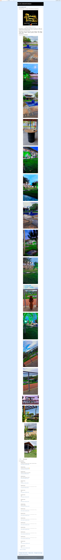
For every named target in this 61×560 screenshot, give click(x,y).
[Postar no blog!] (24, 459)
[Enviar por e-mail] (23, 459)
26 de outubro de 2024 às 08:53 (25, 464)
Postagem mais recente (23, 552)
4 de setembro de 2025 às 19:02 (25, 506)
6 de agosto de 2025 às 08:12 (25, 487)
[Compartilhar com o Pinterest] (26, 459)
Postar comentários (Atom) (24, 554)
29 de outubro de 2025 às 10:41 (25, 529)
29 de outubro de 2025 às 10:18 (25, 524)
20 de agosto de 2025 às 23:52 (25, 492)
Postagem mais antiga (38, 552)
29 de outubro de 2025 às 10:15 (25, 515)
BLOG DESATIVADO (24, 4)
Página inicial (30, 552)
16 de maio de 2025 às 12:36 (25, 478)
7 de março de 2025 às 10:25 (25, 473)
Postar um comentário (23, 549)
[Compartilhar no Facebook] (25, 459)
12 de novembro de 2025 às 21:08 (25, 538)
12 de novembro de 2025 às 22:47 (25, 543)
